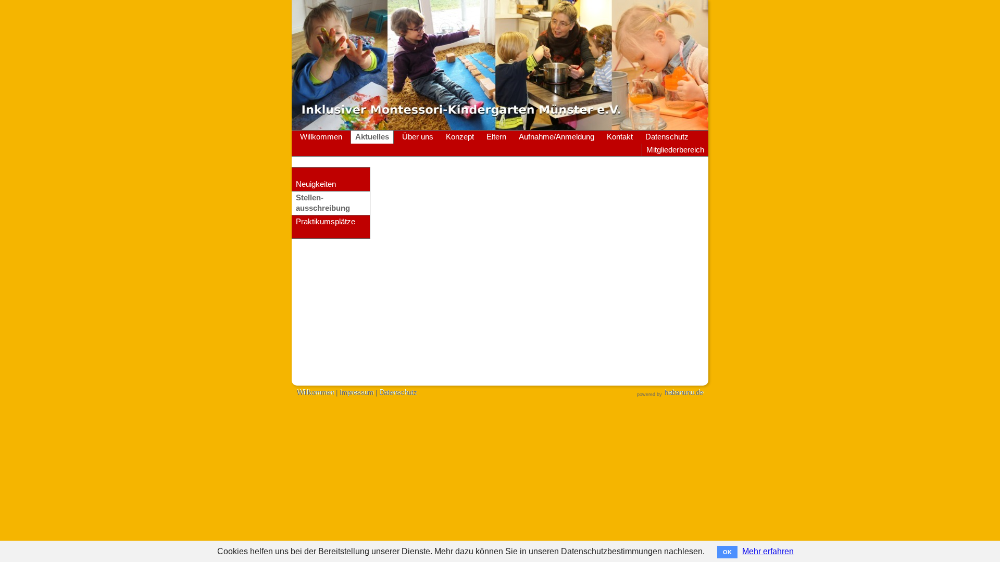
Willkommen (321, 137)
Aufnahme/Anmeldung (556, 137)
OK (727, 552)
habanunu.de (684, 393)
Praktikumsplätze (325, 222)
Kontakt (620, 137)
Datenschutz (667, 137)
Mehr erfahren (768, 551)
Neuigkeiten (316, 184)
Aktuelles (372, 137)
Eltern (496, 137)
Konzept (460, 137)
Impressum (356, 393)
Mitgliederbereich (675, 150)
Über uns (417, 137)
